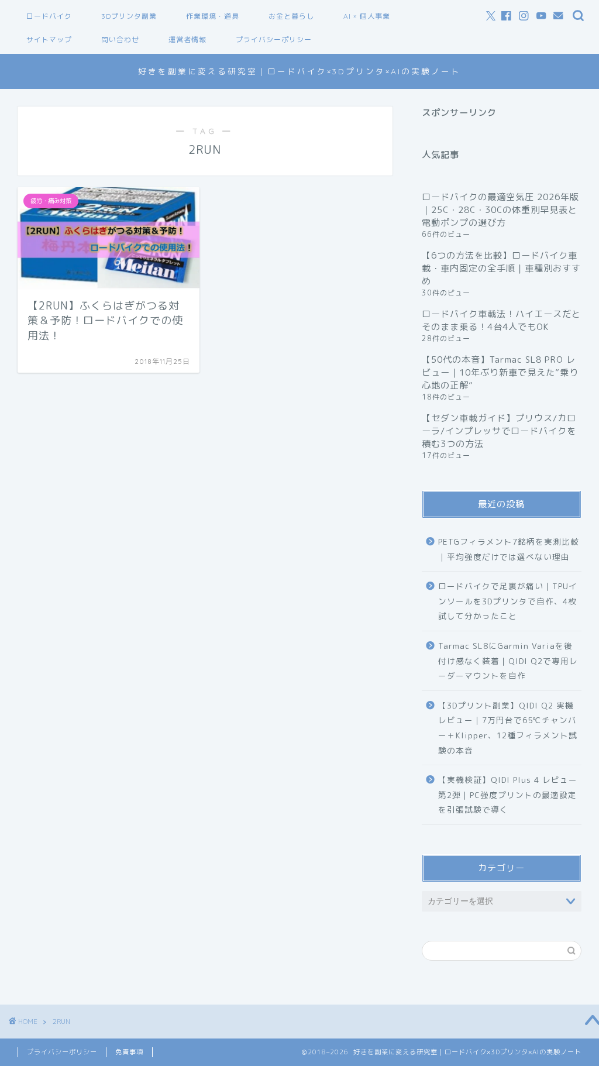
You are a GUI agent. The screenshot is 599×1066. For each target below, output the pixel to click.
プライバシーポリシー (274, 39)
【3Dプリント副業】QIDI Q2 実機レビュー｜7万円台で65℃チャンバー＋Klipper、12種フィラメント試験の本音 (507, 728)
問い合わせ (120, 39)
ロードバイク (49, 16)
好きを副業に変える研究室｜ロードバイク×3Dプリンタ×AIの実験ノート (299, 71)
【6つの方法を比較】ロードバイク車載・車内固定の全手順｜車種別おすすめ (501, 268)
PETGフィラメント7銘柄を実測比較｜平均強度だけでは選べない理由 (508, 549)
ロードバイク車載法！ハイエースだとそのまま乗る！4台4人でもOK (501, 320)
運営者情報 (187, 39)
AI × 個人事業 (366, 16)
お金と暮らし (291, 16)
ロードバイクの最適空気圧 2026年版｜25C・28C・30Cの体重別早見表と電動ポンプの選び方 (500, 210)
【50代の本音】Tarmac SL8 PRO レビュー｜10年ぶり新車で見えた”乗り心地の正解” (500, 372)
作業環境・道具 (212, 16)
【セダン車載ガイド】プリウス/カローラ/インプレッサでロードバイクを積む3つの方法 (499, 431)
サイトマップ (49, 39)
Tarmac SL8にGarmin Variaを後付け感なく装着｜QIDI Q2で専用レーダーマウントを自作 (508, 660)
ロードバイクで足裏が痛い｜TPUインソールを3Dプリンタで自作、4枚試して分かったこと (507, 600)
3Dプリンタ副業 (129, 16)
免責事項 (129, 1052)
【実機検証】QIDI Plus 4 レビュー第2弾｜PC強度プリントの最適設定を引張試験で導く (507, 794)
